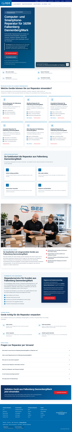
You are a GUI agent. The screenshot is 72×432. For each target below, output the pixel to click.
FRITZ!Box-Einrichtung (19, 409)
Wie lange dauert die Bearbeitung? (10, 378)
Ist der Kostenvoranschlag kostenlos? (10, 374)
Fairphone (29, 415)
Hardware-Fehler (5, 416)
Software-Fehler (5, 415)
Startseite (4, 422)
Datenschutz (16, 422)
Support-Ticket (5, 424)
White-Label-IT (17, 416)
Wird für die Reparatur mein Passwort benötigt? (13, 369)
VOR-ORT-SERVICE (37, 4)
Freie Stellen (19, 424)
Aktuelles (36, 1)
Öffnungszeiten (57, 1)
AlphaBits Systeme (44, 409)
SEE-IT (49, 4)
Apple (29, 409)
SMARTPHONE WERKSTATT (27, 4)
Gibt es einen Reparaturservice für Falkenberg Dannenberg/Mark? (17, 355)
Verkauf (42, 407)
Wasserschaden (5, 413)
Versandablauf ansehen (11, 57)
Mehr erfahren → (30, 117)
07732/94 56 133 (67, 1)
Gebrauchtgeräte (43, 411)
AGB (12, 422)
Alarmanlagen (17, 415)
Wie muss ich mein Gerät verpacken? (10, 359)
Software (42, 413)
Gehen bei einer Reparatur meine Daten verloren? (13, 364)
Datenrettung (5, 411)
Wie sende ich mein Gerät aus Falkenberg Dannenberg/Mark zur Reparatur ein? (20, 350)
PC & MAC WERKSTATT (16, 4)
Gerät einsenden (50, 1)
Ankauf (42, 416)
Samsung (29, 411)
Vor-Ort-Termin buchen (43, 1)
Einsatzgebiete (17, 413)
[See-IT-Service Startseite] (6, 3)
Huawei (29, 413)
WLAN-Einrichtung (18, 411)
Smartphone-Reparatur (32, 407)
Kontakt (62, 1)
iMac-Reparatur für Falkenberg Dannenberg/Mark (35, 129)
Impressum (9, 422)
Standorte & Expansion (27, 424)
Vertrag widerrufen (22, 422)
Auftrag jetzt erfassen (49, 297)
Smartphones (43, 415)
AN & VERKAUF (44, 4)
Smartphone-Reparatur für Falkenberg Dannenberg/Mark (59, 104)
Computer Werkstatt (7, 407)
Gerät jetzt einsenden (12, 53)
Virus (3, 409)
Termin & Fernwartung (13, 424)
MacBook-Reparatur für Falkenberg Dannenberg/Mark (35, 104)
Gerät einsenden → (6, 117)
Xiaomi (29, 416)
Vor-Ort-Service (18, 407)
